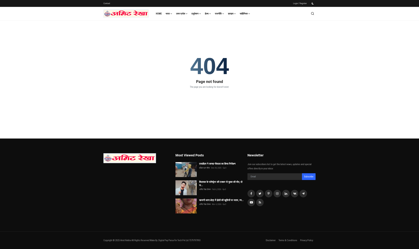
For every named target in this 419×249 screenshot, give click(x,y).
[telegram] (303, 193)
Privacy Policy (306, 240)
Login (295, 3)
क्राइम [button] (230, 13)
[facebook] (251, 193)
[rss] (260, 202)
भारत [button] (168, 13)
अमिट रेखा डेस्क (205, 189)
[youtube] (251, 202)
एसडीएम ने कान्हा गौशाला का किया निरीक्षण (221, 163)
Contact (106, 3)
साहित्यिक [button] (244, 13)
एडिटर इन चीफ (204, 168)
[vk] (294, 193)
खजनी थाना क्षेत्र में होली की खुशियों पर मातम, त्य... (221, 200)
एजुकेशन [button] (195, 13)
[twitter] (260, 193)
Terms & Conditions (288, 240)
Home (159, 13)
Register (303, 3)
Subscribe (308, 176)
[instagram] (277, 193)
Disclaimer (271, 240)
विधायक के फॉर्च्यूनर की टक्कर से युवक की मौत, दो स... (220, 183)
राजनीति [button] (218, 13)
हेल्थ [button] (207, 13)
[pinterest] (268, 193)
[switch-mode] (313, 3)
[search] (313, 13)
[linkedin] (286, 193)
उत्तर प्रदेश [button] (180, 13)
